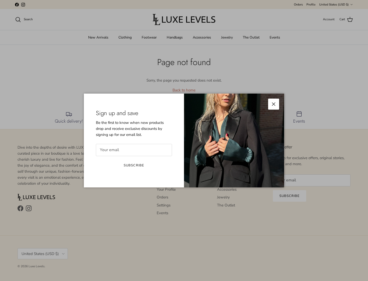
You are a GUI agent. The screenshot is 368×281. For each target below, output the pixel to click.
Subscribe (134, 165)
